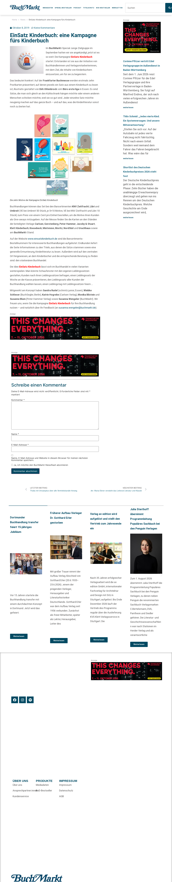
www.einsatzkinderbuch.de (42, 238)
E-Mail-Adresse (20, 445)
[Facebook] (14, 699)
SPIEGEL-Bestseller (63, 8)
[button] (11, 575)
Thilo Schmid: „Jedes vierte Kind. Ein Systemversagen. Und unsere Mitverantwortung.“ (141, 120)
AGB (61, 796)
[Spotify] (30, 699)
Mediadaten (48, 8)
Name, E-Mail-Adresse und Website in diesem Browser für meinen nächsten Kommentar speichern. (49, 459)
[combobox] (145, 8)
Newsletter (117, 8)
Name (15, 434)
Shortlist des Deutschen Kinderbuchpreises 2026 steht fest (139, 171)
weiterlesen (128, 107)
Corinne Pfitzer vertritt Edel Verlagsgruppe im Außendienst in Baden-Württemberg (141, 65)
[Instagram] (22, 699)
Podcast (77, 8)
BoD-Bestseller (103, 8)
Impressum (65, 784)
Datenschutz (66, 790)
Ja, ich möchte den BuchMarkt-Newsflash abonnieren (40, 465)
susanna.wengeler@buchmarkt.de (77, 307)
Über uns (17, 784)
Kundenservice (21, 796)
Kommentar (18, 400)
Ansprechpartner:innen (23, 790)
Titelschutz (88, 8)
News (22, 19)
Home (14, 19)
